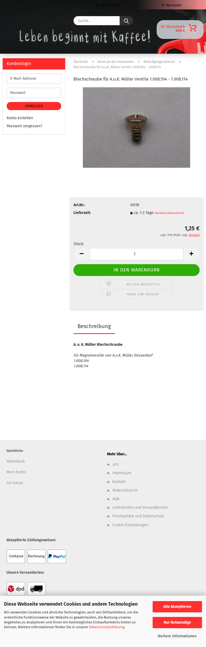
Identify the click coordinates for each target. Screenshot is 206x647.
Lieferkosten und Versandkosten (140, 507)
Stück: (78, 244)
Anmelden (34, 106)
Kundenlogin (108, 5)
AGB (115, 499)
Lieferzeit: (82, 212)
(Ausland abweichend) (169, 213)
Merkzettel (173, 5)
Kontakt (119, 481)
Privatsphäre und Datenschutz (138, 516)
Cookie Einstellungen (130, 525)
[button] (81, 254)
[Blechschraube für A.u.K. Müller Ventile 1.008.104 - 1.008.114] (136, 127)
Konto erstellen (20, 118)
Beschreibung (94, 326)
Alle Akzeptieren (177, 606)
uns (115, 464)
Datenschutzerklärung (106, 627)
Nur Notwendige (177, 622)
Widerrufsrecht (125, 490)
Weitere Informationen (177, 636)
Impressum (121, 473)
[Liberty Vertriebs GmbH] (18, 20)
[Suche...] (126, 20)
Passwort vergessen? (24, 126)
